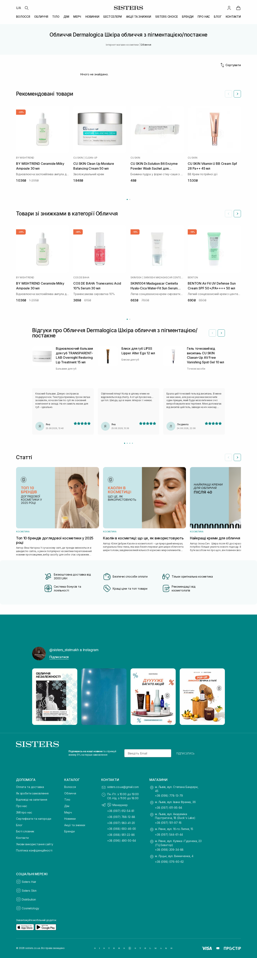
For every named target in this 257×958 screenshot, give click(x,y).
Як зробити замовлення (32, 793)
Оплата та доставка (30, 787)
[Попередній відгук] (212, 333)
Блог (19, 825)
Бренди (69, 831)
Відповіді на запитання (31, 799)
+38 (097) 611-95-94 (168, 807)
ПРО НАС (204, 16)
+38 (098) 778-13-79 (169, 795)
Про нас (21, 806)
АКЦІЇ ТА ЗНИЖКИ (138, 16)
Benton (193, 277)
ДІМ (66, 16)
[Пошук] (26, 7)
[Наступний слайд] (237, 93)
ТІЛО (55, 16)
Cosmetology (30, 908)
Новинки (70, 818)
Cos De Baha (81, 277)
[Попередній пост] (39, 697)
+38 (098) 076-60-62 (169, 861)
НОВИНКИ (92, 16)
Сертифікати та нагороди (33, 818)
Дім (66, 806)
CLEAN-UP (91, 157)
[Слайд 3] (129, 443)
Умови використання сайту (34, 844)
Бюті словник (25, 831)
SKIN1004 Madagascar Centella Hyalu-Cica (164, 277)
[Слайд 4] (132, 443)
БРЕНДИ (188, 16)
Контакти (22, 837)
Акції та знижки (74, 825)
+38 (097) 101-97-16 (168, 822)
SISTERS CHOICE (166, 16)
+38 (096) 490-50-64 (121, 840)
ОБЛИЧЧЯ (41, 16)
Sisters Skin (29, 890)
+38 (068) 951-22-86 (121, 834)
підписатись (185, 753)
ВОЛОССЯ (23, 16)
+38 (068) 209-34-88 (169, 849)
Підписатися (59, 657)
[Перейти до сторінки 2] (129, 199)
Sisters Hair (29, 881)
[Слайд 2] (127, 443)
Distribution (29, 899)
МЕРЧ (77, 16)
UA (18, 8)
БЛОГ (217, 16)
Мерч (68, 812)
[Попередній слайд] (228, 93)
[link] (238, 7)
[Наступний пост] (218, 697)
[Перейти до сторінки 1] (127, 199)
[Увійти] (229, 7)
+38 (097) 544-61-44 (169, 834)
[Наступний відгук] (221, 333)
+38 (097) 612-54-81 (120, 811)
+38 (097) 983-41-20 (121, 823)
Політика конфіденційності (34, 850)
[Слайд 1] (124, 443)
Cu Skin (78, 157)
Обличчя (70, 793)
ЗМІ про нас (24, 812)
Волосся (70, 787)
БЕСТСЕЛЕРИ (112, 16)
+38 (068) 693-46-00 (121, 828)
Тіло (67, 799)
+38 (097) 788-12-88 (121, 817)
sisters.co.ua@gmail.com (123, 787)
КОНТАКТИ (233, 16)
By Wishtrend (25, 157)
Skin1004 (136, 277)
